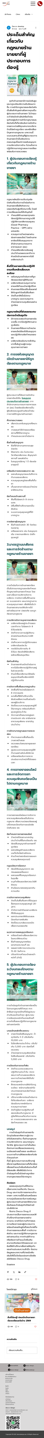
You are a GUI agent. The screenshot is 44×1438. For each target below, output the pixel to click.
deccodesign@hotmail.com (13, 1413)
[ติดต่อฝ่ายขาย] (40, 3)
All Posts (8, 14)
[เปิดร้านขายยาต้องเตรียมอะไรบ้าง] (22, 1303)
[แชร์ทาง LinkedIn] (19, 1272)
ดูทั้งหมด (34, 1289)
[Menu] (33, 3)
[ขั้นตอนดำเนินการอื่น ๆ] (35, 27)
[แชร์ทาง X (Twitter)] (14, 1272)
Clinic (18, 14)
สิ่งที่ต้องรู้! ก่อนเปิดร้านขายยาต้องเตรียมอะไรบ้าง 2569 (21, 1319)
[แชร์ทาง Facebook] (8, 1272)
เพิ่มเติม (27, 14)
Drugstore (11, 1264)
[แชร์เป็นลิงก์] (25, 1272)
